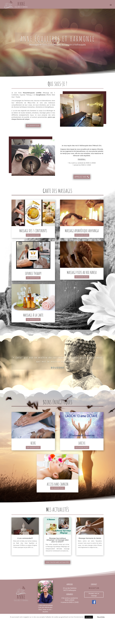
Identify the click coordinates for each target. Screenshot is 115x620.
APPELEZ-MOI (81, 177)
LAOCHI (81, 443)
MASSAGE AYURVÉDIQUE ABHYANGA (82, 230)
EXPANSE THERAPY (33, 273)
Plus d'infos (101, 617)
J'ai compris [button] (89, 617)
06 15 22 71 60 (94, 588)
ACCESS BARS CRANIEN (57, 484)
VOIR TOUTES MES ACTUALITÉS (57, 562)
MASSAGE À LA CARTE (33, 315)
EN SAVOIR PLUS (33, 125)
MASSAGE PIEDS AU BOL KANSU (82, 272)
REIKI (33, 443)
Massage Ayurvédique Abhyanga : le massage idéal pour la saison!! (57, 540)
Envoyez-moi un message (94, 595)
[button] (95, 616)
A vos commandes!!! (25, 538)
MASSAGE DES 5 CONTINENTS (33, 230)
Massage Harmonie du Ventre (90, 538)
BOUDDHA (57, 367)
